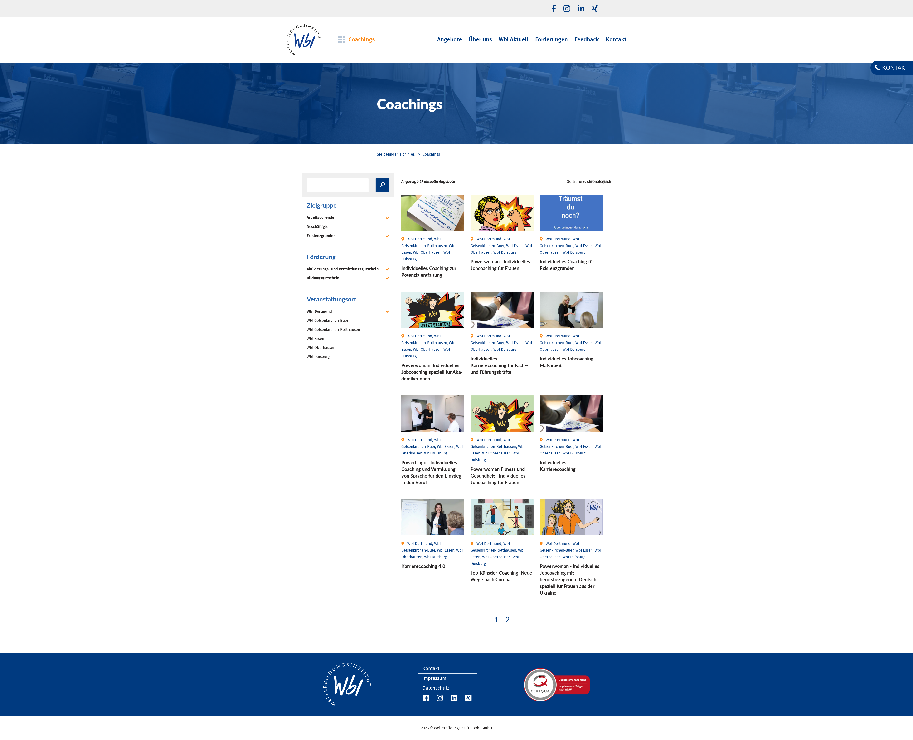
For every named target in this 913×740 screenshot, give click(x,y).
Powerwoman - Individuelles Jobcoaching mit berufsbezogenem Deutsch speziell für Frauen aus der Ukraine (569, 579)
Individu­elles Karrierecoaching (558, 465)
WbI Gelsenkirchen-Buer (327, 320)
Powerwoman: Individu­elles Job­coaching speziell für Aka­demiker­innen (431, 372)
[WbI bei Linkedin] (581, 9)
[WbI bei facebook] (554, 9)
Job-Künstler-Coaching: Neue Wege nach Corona (501, 576)
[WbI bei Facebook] (425, 698)
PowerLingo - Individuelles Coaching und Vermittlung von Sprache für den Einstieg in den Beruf (431, 472)
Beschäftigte (317, 227)
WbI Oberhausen (321, 348)
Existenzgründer (321, 236)
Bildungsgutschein (323, 278)
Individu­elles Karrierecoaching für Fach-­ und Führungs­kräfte (499, 365)
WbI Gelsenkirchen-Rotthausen (333, 329)
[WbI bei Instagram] (439, 698)
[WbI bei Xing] (595, 9)
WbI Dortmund (319, 311)
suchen (382, 185)
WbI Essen (315, 338)
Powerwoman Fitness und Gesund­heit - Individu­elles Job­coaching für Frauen (498, 476)
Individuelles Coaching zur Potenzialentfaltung (428, 271)
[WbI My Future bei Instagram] (567, 9)
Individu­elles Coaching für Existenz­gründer (567, 264)
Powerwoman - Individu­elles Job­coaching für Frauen (500, 264)
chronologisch (599, 181)
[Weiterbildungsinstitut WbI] (396, 154)
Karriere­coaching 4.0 (423, 566)
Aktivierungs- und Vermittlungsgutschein (343, 269)
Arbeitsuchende (320, 218)
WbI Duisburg (318, 357)
